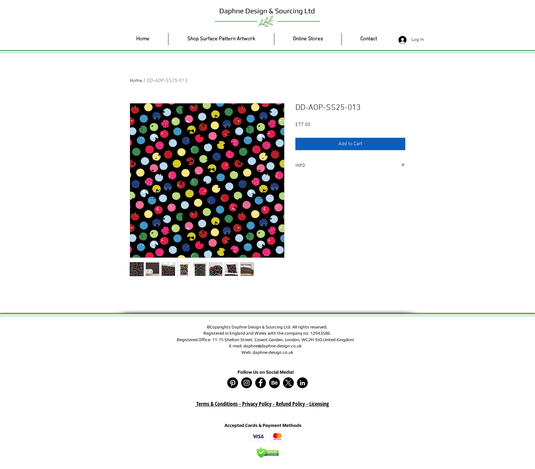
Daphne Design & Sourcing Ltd (267, 11)
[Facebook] (260, 382)
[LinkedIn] (302, 382)
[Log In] (401, 40)
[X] (288, 382)
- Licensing (317, 403)
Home (136, 81)
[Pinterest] (232, 382)
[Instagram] (246, 382)
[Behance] (274, 382)
